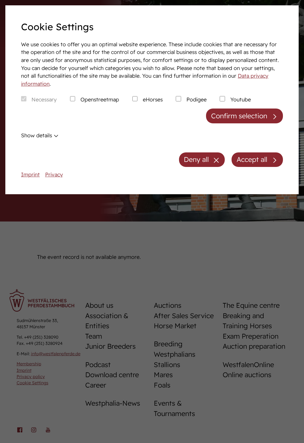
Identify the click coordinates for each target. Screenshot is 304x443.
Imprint (30, 174)
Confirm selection (239, 115)
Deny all (196, 159)
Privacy (54, 174)
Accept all (252, 159)
